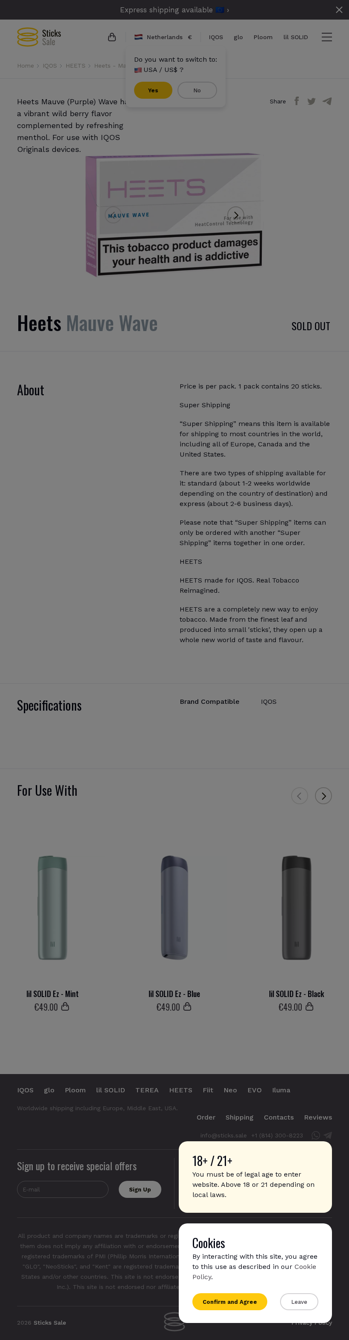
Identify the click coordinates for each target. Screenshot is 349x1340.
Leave (299, 1302)
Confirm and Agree (230, 1302)
